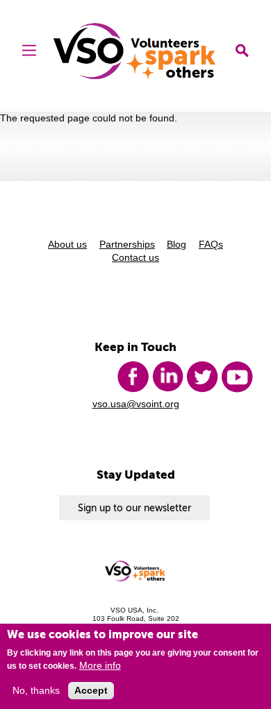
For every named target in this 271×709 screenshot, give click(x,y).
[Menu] (29, 51)
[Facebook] (133, 377)
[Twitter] (202, 377)
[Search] (242, 51)
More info (100, 665)
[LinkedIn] (167, 377)
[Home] (136, 51)
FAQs (211, 244)
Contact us (135, 258)
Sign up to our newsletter (134, 508)
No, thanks (36, 690)
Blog (176, 244)
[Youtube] (237, 377)
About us (67, 244)
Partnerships (127, 244)
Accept (91, 690)
